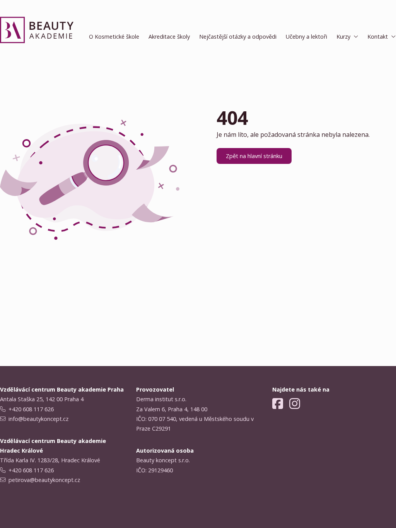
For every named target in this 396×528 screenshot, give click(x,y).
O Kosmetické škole (114, 36)
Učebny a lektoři (306, 36)
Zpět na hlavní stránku (254, 156)
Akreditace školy (169, 36)
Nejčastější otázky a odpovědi (238, 36)
